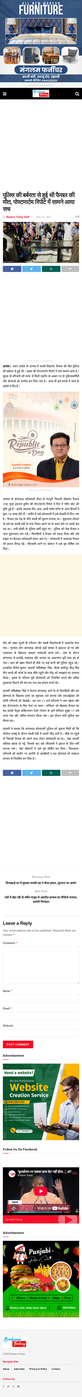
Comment (10, 943)
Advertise (19, 1369)
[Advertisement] (41, 144)
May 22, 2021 (43, 217)
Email (8, 1008)
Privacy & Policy (38, 1369)
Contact (56, 1369)
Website (8, 1025)
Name (8, 991)
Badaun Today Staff (17, 217)
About (6, 1369)
